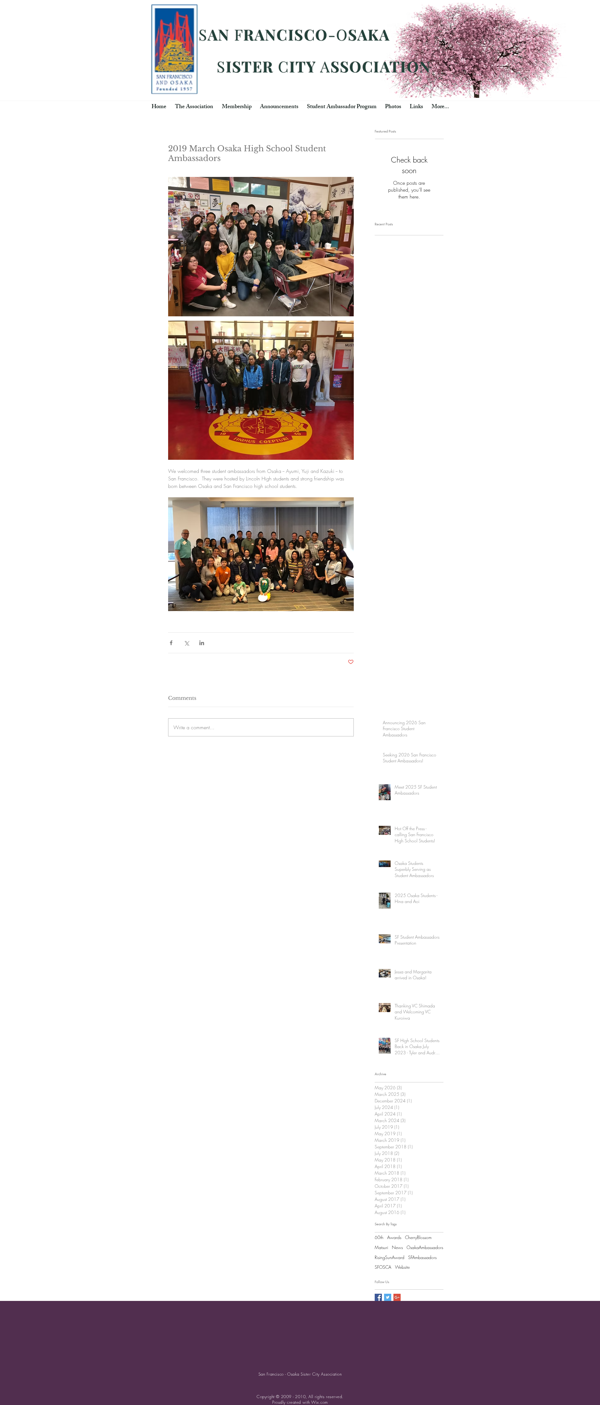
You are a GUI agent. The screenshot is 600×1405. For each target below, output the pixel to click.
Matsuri (381, 1247)
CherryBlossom (418, 1237)
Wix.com (319, 1402)
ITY (303, 66)
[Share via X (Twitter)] (186, 643)
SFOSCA (383, 1267)
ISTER (250, 66)
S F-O (319, 42)
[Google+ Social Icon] (397, 1297)
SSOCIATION (381, 66)
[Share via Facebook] (171, 643)
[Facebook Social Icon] (378, 1297)
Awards (394, 1237)
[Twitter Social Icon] (387, 1297)
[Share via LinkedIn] (202, 643)
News (397, 1247)
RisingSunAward (389, 1257)
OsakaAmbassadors (425, 1247)
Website (402, 1267)
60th (379, 1237)
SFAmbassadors (422, 1257)
